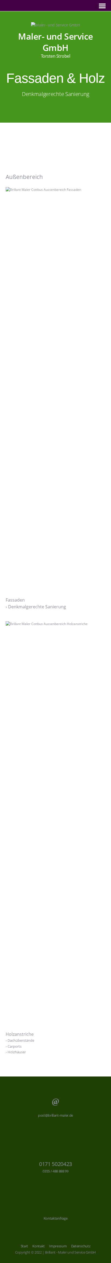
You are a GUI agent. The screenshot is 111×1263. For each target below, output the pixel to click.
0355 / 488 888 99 (55, 1171)
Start (24, 1246)
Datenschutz (80, 1246)
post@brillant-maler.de (55, 1115)
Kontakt (38, 1246)
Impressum (58, 1246)
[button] (55, 138)
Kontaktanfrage (56, 1218)
